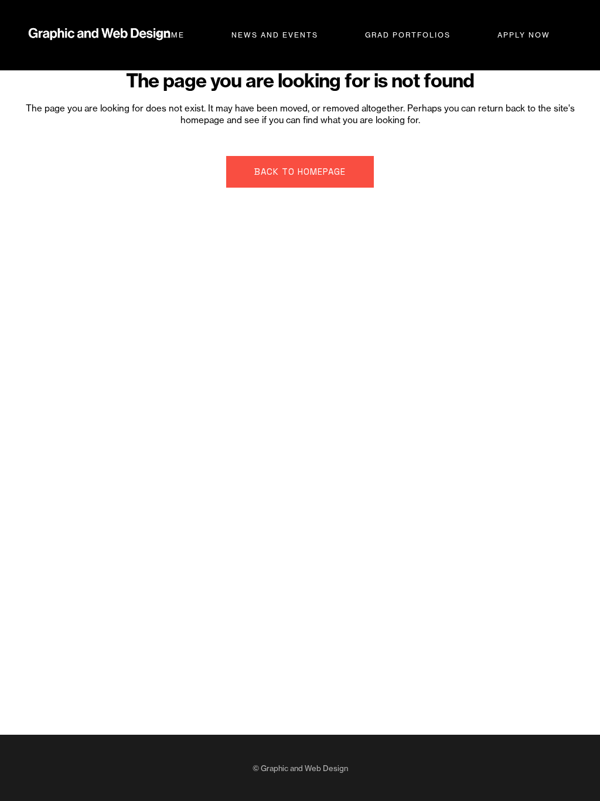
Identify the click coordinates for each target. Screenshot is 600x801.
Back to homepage (300, 171)
